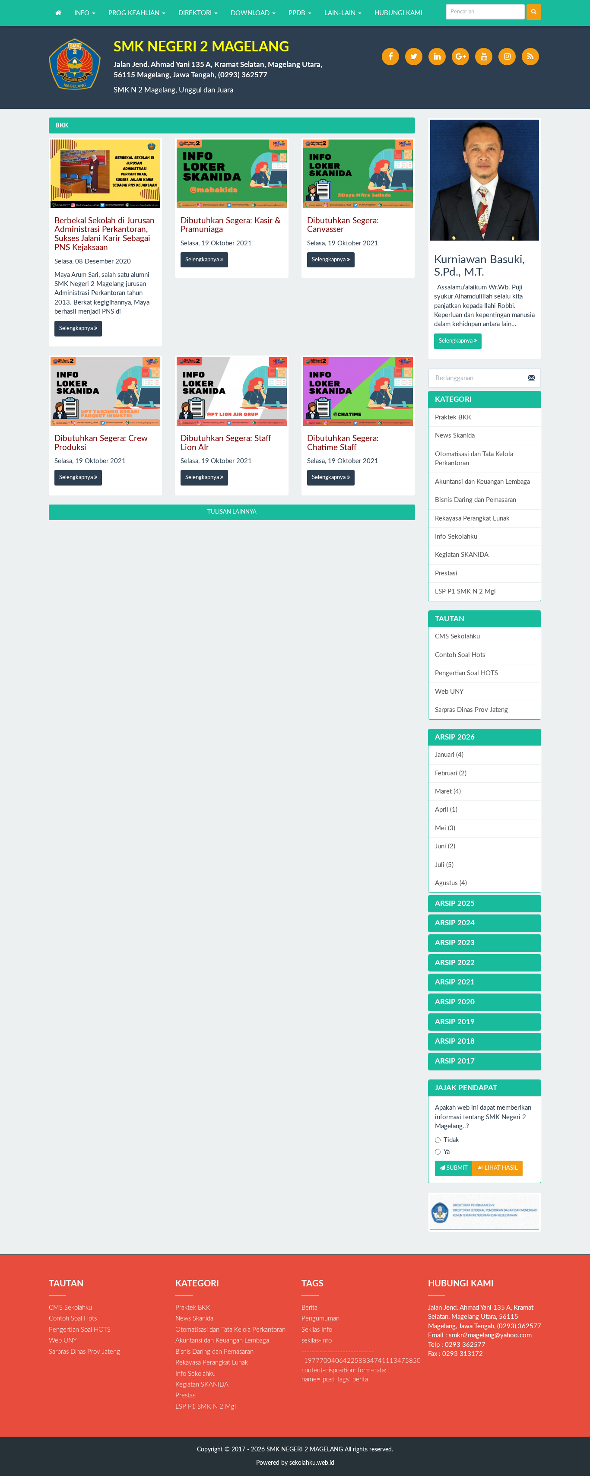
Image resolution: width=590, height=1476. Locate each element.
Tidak (451, 1140)
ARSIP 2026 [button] (455, 737)
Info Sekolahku (456, 536)
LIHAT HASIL (500, 1168)
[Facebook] (390, 56)
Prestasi (446, 573)
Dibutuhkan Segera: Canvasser (343, 225)
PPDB (298, 13)
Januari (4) (449, 755)
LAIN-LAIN (340, 13)
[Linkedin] (437, 56)
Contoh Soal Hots (460, 655)
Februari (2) (450, 773)
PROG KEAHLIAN (134, 13)
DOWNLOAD (251, 13)
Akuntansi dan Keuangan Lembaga (482, 482)
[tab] (484, 737)
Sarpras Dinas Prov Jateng (471, 710)
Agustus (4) (451, 883)
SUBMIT (456, 1168)
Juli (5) (444, 865)
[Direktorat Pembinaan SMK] (485, 1212)
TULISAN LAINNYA (232, 512)
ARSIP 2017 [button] (455, 1061)
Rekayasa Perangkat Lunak (472, 518)
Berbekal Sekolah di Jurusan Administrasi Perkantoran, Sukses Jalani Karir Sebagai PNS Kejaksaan (104, 234)
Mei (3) (445, 828)
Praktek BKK (453, 417)
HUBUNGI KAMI (398, 13)
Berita (309, 1308)
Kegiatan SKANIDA (461, 555)
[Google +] (460, 56)
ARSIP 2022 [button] (455, 962)
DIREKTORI (195, 13)
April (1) (446, 809)
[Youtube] (483, 56)
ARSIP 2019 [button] (455, 1021)
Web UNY (449, 692)
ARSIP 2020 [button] (455, 1002)
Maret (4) (448, 791)
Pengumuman (320, 1318)
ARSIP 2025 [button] (455, 903)
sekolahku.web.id (311, 1463)
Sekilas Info (316, 1330)
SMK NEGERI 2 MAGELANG (304, 1450)
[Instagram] (507, 56)
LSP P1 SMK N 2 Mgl (465, 591)
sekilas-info (316, 1340)
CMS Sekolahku (457, 636)
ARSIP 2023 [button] (455, 942)
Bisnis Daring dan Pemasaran (475, 500)
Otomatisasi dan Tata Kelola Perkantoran (474, 459)
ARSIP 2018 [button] (455, 1041)
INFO (82, 13)
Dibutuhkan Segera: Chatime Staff (343, 443)
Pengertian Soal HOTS (466, 673)
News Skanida (455, 435)
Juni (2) (445, 846)
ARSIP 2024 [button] (455, 923)
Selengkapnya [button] (76, 328)
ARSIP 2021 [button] (455, 982)
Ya (447, 1152)
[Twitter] (413, 56)
